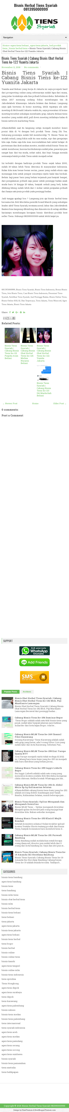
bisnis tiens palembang (13, 1018)
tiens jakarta (8, 921)
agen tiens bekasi (20, 45)
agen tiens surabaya (12, 992)
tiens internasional (11, 1023)
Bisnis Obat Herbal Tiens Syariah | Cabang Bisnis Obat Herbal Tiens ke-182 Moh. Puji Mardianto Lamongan (38, 701)
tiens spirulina (9, 979)
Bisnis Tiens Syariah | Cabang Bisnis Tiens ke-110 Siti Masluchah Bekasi (44, 389)
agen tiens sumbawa (12, 1054)
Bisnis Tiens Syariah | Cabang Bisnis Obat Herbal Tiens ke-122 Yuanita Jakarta (32, 60)
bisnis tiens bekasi (11, 912)
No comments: (31, 67)
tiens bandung (9, 890)
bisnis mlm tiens (10, 894)
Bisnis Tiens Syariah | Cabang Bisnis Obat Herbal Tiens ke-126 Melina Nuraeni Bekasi (28, 354)
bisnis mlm (7, 903)
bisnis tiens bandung (12, 877)
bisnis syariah (9, 1058)
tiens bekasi (8, 917)
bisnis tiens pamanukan (14, 1063)
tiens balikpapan (10, 1072)
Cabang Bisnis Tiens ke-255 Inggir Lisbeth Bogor (38, 769)
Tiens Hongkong (10, 983)
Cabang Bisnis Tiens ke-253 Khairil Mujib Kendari (38, 819)
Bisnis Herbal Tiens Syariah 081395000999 (35, 7)
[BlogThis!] (7, 318)
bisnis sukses (8, 1010)
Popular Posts (10, 692)
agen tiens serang (11, 1045)
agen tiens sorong (11, 1049)
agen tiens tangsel (11, 965)
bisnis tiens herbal (11, 939)
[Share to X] (10, 318)
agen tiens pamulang (12, 1041)
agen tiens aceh (9, 1032)
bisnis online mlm (11, 970)
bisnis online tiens (11, 956)
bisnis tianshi (8, 961)
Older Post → (59, 403)
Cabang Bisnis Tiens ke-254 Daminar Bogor (39, 717)
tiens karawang (9, 1001)
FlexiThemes (27, 1110)
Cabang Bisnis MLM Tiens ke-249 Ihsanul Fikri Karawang (38, 735)
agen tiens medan (11, 1036)
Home (6, 45)
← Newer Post (10, 403)
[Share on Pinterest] (20, 312)
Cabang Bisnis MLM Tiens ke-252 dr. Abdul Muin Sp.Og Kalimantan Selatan (39, 786)
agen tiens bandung (11, 881)
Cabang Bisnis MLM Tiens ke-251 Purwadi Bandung (38, 836)
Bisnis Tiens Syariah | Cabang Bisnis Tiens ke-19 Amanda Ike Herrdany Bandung (40, 853)
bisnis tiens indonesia (13, 974)
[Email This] (4, 318)
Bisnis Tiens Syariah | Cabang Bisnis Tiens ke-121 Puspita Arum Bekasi (12, 352)
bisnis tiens (7, 886)
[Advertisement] (34, 524)
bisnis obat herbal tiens (13, 899)
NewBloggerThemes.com (45, 1110)
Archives (27, 692)
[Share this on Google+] (17, 312)
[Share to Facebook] (13, 318)
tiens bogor (7, 943)
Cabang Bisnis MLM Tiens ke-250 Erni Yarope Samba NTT (40, 752)
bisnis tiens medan (11, 1014)
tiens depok (8, 996)
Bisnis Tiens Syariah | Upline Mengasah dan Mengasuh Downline (40, 803)
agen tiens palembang (13, 1005)
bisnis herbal (8, 948)
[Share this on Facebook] (10, 312)
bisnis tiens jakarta (11, 930)
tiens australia (9, 1067)
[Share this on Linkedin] (24, 312)
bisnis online (8, 952)
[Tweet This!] (13, 312)
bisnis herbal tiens (18, 48)
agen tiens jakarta (39, 45)
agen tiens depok (10, 987)
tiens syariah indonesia (13, 1027)
